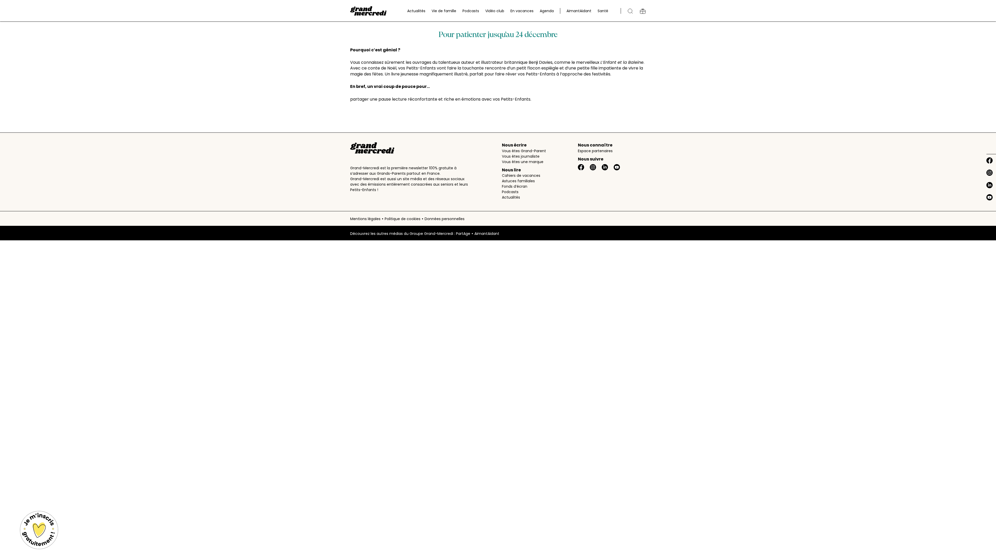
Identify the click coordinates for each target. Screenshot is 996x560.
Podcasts (470, 10)
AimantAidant (578, 10)
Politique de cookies (402, 218)
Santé (603, 10)
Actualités (416, 10)
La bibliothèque (643, 11)
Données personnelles (445, 218)
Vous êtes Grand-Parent (524, 150)
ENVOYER (491, 270)
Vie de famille (444, 10)
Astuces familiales (518, 181)
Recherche (630, 11)
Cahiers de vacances (521, 175)
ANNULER (458, 270)
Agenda (547, 10)
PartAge (463, 233)
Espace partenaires (595, 150)
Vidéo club (494, 10)
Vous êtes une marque (522, 161)
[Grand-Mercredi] (368, 10)
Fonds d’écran (514, 186)
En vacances (522, 10)
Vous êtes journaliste (521, 156)
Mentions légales (365, 218)
